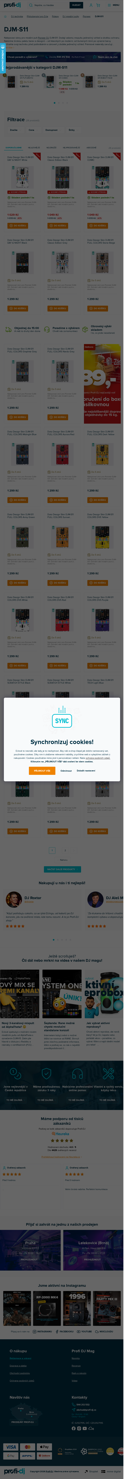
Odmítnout (66, 770)
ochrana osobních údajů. (98, 758)
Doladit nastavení (86, 770)
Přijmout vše (42, 770)
